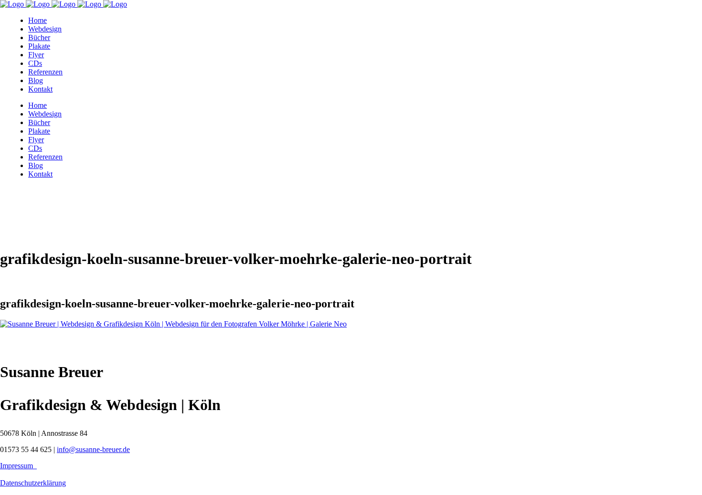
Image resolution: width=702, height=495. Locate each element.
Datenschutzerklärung (33, 483)
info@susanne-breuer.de (93, 449)
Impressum (18, 466)
